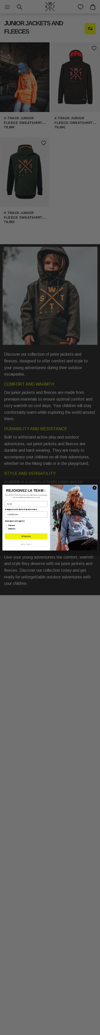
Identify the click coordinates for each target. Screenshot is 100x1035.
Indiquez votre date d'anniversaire (21, 509)
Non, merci (26, 544)
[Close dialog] (95, 487)
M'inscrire (26, 536)
